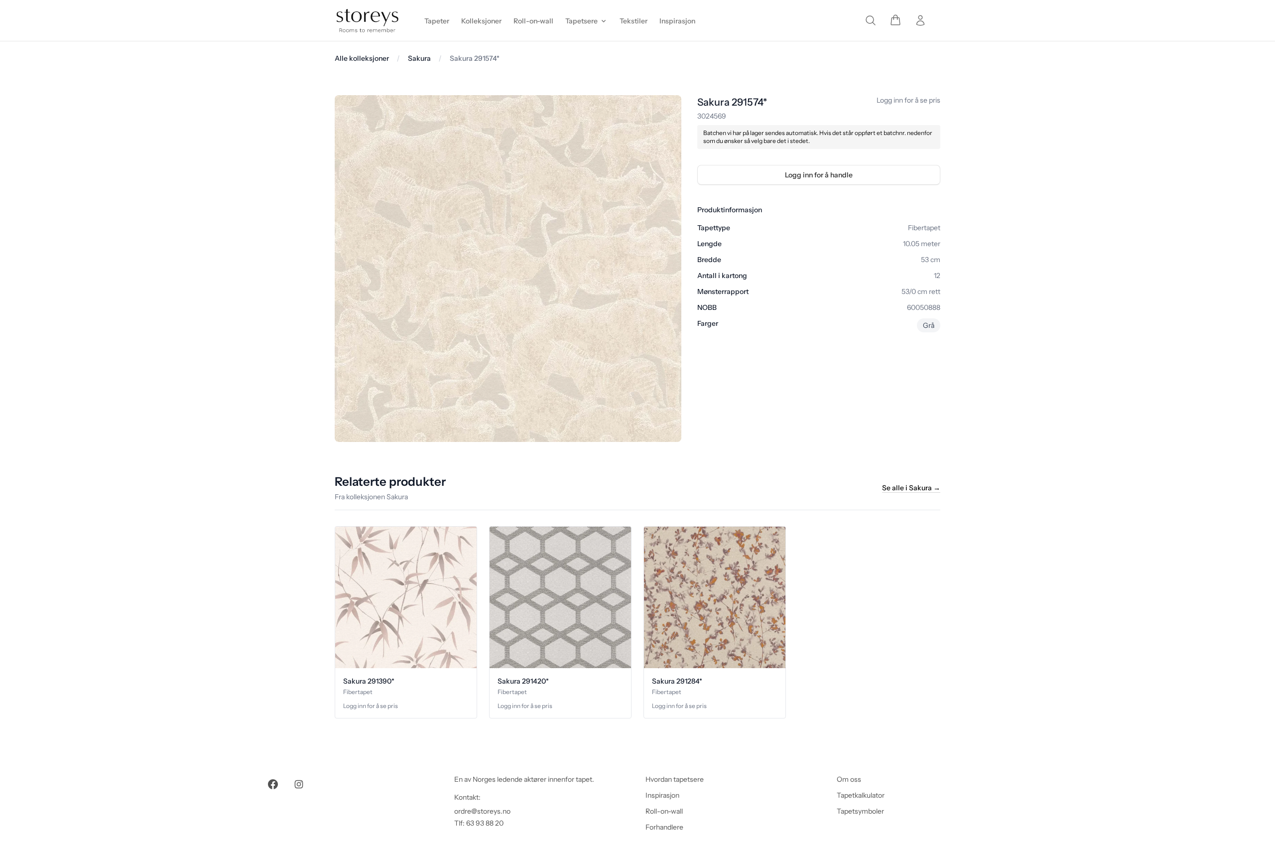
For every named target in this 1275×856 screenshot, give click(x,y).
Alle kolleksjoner (362, 58)
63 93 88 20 (485, 823)
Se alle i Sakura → (911, 487)
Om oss (849, 779)
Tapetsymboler (860, 811)
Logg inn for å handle (819, 174)
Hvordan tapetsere (674, 779)
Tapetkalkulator (861, 795)
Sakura (419, 58)
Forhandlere (664, 827)
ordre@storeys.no (482, 811)
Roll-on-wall (664, 811)
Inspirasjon (662, 795)
